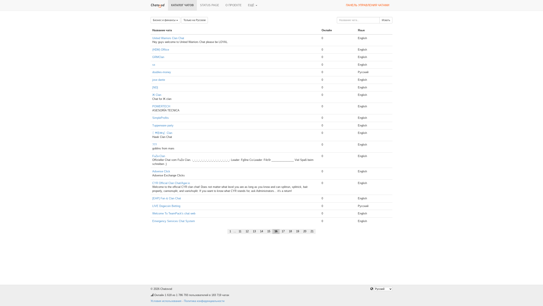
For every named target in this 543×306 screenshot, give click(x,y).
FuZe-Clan (158, 156)
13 (254, 231)
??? (154, 144)
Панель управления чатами (367, 5)
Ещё (251, 5)
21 (312, 231)
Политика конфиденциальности (204, 301)
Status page (209, 5)
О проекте (233, 5)
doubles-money (161, 72)
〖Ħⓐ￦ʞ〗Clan (162, 133)
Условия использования (166, 301)
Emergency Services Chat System (173, 221)
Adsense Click (161, 171)
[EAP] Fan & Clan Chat (166, 198)
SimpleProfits (160, 117)
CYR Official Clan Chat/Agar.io (171, 183)
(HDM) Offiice (160, 49)
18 (290, 231)
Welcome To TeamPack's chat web (173, 213)
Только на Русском (194, 20)
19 (297, 231)
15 (268, 231)
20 (304, 231)
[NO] (155, 87)
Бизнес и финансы (164, 20)
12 (247, 231)
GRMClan (158, 57)
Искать (386, 20)
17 (283, 231)
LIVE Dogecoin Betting (166, 206)
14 (261, 231)
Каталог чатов (182, 5)
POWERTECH (161, 106)
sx (153, 64)
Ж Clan (156, 94)
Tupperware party (163, 125)
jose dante (158, 79)
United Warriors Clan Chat (168, 38)
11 (240, 231)
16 (275, 231)
